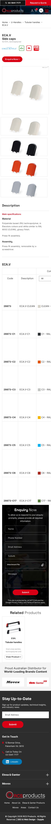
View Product (12, 657)
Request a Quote (38, 3)
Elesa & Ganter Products (33, 803)
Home (5, 22)
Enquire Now (11, 59)
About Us (16, 803)
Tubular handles (32, 22)
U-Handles (16, 22)
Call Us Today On (14, 752)
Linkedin (14, 762)
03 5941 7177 (14, 3)
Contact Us (33, 807)
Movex (15, 807)
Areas (23, 807)
